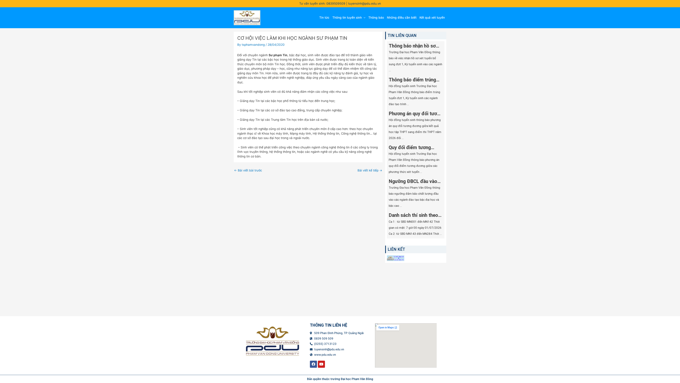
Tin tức (324, 17)
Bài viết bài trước (248, 170)
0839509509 (335, 3)
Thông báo (376, 17)
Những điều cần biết (401, 17)
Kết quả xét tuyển (432, 17)
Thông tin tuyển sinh (347, 17)
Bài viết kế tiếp (370, 170)
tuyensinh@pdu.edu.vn (364, 3)
